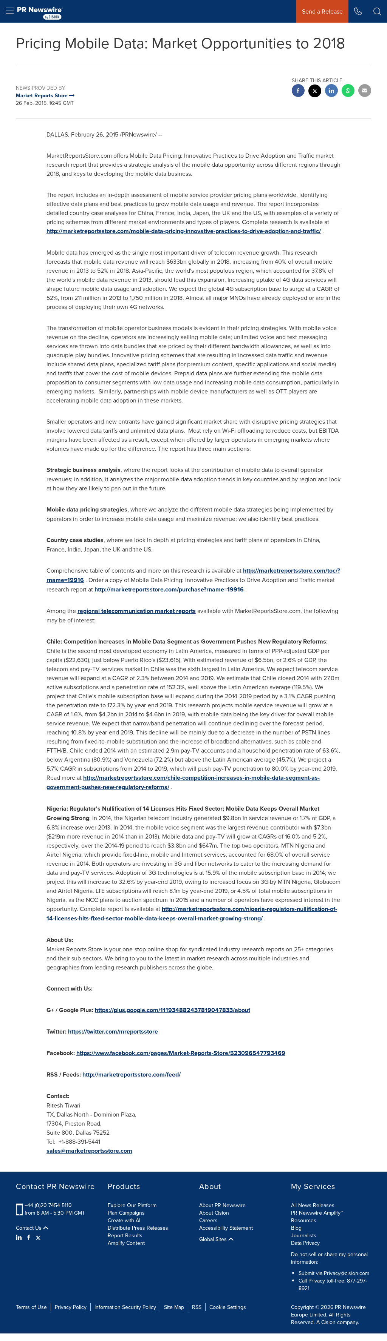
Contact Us (29, 1228)
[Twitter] (38, 1237)
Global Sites (213, 1239)
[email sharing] (364, 91)
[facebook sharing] (298, 91)
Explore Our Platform (132, 1205)
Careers (208, 1220)
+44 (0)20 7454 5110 (48, 1205)
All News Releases (312, 1205)
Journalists (303, 1235)
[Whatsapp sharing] (348, 91)
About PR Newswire (222, 1205)
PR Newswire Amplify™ (317, 1213)
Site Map (174, 1307)
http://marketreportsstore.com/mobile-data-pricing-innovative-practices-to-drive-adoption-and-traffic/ (183, 231)
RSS (196, 1307)
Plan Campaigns (126, 1213)
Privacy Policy (71, 1307)
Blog (296, 1228)
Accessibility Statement (226, 1228)
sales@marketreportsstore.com (89, 1150)
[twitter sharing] (314, 91)
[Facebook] (28, 1237)
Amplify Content (126, 1243)
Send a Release (322, 11)
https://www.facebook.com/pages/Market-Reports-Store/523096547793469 (180, 1053)
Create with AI (124, 1220)
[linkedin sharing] (331, 91)
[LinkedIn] (20, 1237)
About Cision (214, 1213)
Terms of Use (31, 1307)
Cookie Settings (227, 1307)
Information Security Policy (125, 1307)
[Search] (377, 11)
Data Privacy (305, 1243)
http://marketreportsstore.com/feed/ (131, 1074)
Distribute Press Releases (138, 1228)
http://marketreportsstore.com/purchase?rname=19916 (169, 589)
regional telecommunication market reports (136, 611)
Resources (303, 1220)
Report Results (125, 1235)
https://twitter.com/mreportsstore (113, 1031)
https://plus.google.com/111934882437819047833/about (172, 1010)
